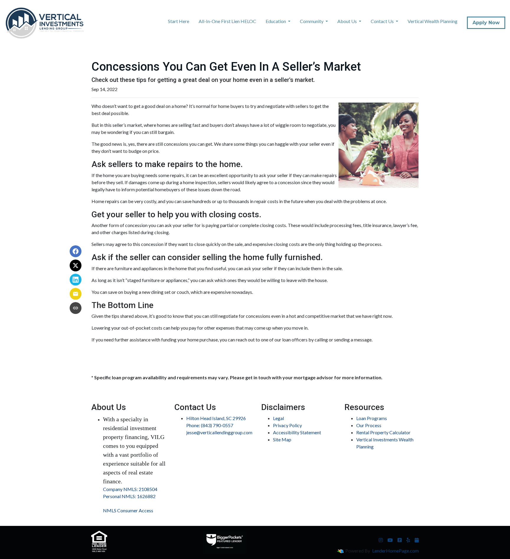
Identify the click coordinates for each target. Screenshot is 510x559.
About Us (347, 21)
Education (276, 21)
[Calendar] (417, 540)
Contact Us (383, 21)
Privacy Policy (287, 425)
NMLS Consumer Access (128, 510)
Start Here (178, 21)
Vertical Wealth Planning (432, 21)
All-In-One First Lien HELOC (227, 21)
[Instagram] (381, 540)
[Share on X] (75, 265)
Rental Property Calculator (383, 432)
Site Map (282, 439)
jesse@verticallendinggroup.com (219, 432)
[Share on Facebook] (75, 251)
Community (312, 21)
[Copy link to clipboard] (75, 308)
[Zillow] (400, 540)
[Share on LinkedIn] (75, 280)
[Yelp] (408, 540)
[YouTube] (390, 540)
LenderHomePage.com (395, 550)
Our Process (368, 425)
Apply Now (486, 22)
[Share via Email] (75, 294)
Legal (278, 418)
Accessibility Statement (297, 432)
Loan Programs (371, 418)
